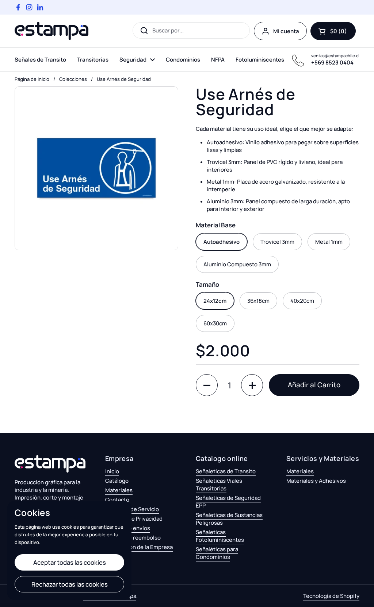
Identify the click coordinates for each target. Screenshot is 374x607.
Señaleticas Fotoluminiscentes (220, 536)
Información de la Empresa (139, 547)
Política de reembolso (133, 537)
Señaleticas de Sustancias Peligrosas (229, 518)
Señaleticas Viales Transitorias (219, 484)
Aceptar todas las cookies (69, 562)
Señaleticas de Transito (226, 471)
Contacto (117, 500)
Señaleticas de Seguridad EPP (228, 501)
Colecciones (73, 79)
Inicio (112, 471)
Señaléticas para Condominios (217, 553)
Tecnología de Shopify (331, 596)
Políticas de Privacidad (134, 518)
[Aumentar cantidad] (252, 385)
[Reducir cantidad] (207, 385)
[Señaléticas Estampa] (51, 31)
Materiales (119, 490)
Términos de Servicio (132, 509)
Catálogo (117, 481)
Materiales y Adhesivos (316, 481)
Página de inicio (32, 79)
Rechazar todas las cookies (69, 584)
